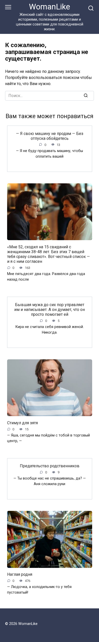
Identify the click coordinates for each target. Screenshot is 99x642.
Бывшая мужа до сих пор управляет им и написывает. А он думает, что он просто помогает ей (49, 309)
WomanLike (49, 6)
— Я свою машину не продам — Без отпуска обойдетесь (49, 136)
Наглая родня (19, 574)
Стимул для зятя (22, 422)
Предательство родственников (49, 465)
